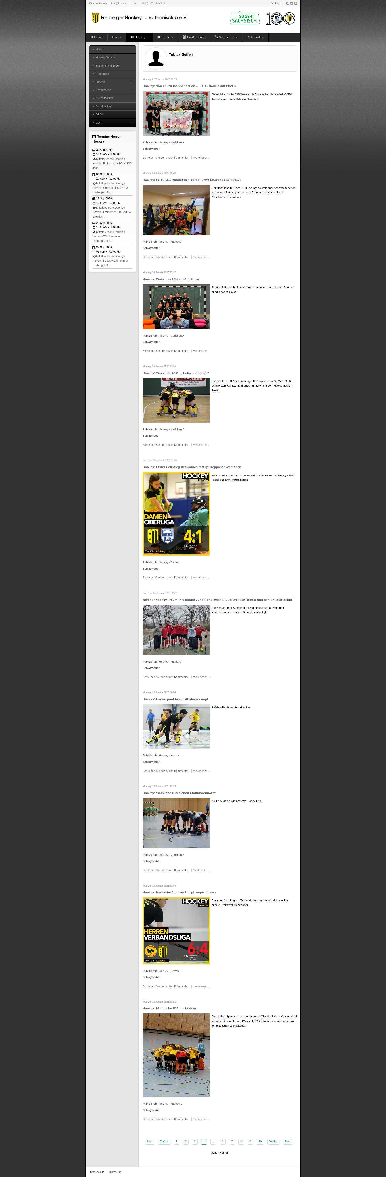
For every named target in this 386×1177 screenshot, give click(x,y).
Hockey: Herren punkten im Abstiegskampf (175, 699)
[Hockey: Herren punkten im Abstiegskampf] (176, 726)
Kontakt (274, 3)
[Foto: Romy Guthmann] (176, 1055)
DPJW (99, 114)
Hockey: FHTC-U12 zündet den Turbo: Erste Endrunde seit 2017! (192, 180)
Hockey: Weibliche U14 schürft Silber (171, 279)
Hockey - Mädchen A (171, 142)
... (213, 1141)
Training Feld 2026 (107, 65)
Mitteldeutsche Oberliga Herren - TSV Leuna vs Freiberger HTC (108, 236)
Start (149, 1141)
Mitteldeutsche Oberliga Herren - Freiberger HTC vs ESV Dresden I (112, 212)
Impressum (115, 1172)
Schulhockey (103, 106)
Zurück (164, 1141)
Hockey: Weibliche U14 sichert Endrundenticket (179, 793)
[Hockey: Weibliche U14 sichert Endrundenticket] (176, 823)
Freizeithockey (104, 98)
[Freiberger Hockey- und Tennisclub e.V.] (140, 18)
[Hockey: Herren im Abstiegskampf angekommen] (176, 930)
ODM (99, 122)
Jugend (100, 82)
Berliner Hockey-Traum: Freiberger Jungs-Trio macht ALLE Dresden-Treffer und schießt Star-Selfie (217, 599)
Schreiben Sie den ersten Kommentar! (166, 157)
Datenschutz (97, 1172)
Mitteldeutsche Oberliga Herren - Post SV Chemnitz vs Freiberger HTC (110, 261)
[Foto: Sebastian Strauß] (176, 400)
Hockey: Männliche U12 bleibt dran (169, 1008)
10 (260, 1141)
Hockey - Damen (169, 562)
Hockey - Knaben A (170, 241)
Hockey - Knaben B (171, 1103)
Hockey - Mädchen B (171, 429)
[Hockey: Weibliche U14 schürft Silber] (176, 306)
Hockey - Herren (169, 755)
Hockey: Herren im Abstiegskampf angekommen (179, 892)
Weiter (273, 1141)
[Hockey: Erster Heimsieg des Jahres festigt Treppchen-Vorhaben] (176, 513)
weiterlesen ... (201, 157)
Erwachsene (103, 90)
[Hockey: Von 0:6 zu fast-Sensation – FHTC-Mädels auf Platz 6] (176, 113)
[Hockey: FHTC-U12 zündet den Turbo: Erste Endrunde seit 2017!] (176, 209)
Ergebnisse (103, 73)
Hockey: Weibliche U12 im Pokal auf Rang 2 (176, 373)
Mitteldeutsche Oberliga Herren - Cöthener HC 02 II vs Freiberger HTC (110, 188)
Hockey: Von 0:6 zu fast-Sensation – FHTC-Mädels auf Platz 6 (189, 86)
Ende (288, 1141)
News (99, 49)
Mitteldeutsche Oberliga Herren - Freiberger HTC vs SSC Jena (112, 163)
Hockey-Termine (106, 57)
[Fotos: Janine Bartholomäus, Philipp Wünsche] (176, 629)
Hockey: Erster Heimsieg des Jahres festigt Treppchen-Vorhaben (192, 467)
